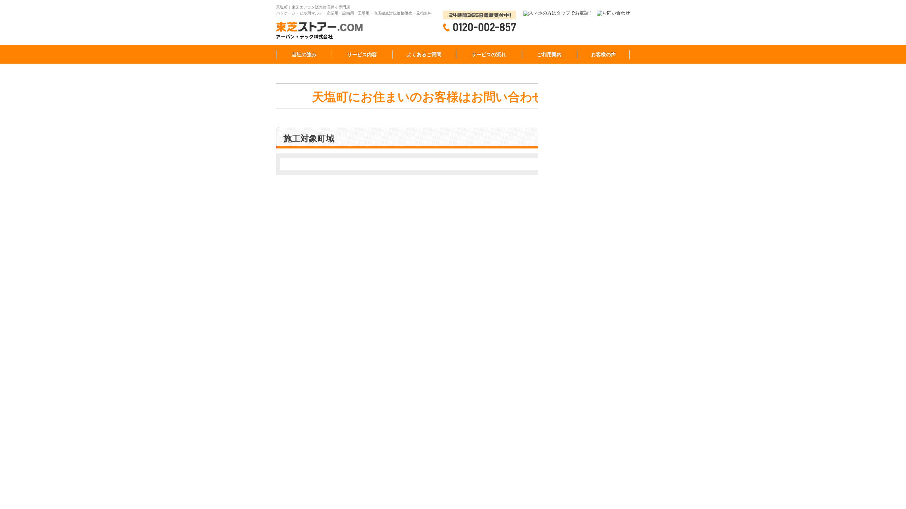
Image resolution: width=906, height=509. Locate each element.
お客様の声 (603, 54)
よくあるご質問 (424, 54)
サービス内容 (362, 54)
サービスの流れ (488, 54)
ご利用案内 (549, 54)
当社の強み (304, 54)
